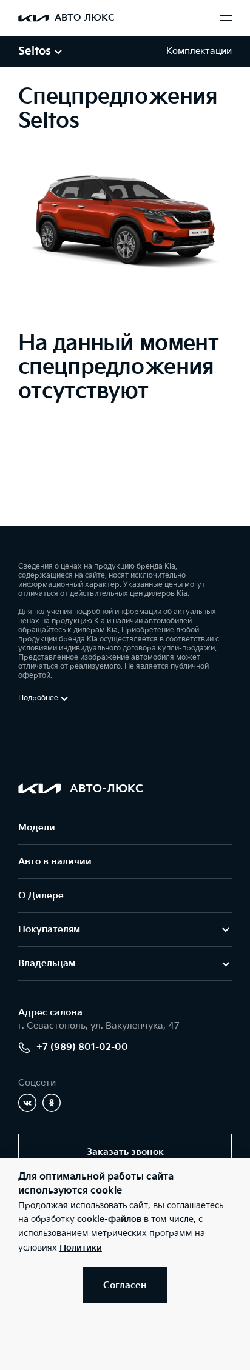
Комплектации (199, 51)
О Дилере (41, 895)
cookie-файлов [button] (109, 1219)
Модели (36, 828)
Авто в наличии (55, 861)
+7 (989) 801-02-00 (82, 1047)
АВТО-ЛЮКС (85, 18)
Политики (80, 1248)
